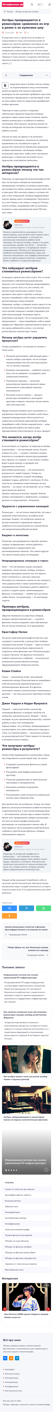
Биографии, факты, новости (18, 1195)
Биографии (10, 1369)
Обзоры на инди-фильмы (17, 1241)
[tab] (6, 1170)
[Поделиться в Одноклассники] (9, 916)
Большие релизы (13, 1201)
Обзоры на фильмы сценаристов (20, 1258)
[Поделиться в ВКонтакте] (9, 908)
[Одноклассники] (11, 1358)
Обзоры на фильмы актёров (18, 1247)
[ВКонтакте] (5, 1358)
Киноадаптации (12, 1212)
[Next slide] (46, 1170)
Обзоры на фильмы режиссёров (20, 1252)
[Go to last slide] (5, 1309)
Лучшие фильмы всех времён (18, 1235)
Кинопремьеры (11, 1382)
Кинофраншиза (12, 1224)
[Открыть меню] (49, 4)
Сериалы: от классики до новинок (21, 1264)
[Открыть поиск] (31, 4)
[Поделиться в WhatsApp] (43, 908)
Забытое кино (11, 1206)
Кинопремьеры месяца (15, 1218)
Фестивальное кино (14, 1269)
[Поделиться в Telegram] (26, 908)
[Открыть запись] (26, 988)
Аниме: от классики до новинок (19, 1189)
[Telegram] (17, 1358)
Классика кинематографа (17, 1229)
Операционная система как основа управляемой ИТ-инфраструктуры (25, 1161)
